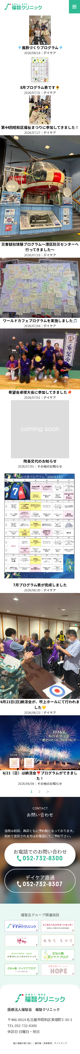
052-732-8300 (43, 858)
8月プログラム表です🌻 (40, 87)
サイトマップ (60, 1043)
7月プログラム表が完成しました (40, 584)
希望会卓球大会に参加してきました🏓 (40, 392)
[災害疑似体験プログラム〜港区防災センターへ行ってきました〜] (40, 238)
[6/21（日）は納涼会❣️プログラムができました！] (40, 767)
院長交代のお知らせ (40, 461)
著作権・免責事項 (43, 1043)
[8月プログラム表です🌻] (40, 82)
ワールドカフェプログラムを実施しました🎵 (40, 320)
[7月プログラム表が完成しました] (40, 579)
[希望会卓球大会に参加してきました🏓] (40, 386)
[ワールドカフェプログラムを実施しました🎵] (40, 315)
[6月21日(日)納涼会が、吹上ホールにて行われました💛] (40, 696)
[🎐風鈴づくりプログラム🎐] (40, 42)
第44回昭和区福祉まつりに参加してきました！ (40, 127)
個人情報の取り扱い (22, 1043)
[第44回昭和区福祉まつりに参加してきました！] (40, 122)
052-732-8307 (43, 884)
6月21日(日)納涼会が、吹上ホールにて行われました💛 (40, 704)
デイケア (49, 52)
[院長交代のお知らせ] (40, 455)
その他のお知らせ (49, 466)
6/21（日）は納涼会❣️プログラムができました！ (40, 775)
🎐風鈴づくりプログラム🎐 (40, 47)
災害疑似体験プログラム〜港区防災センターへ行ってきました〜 (40, 246)
